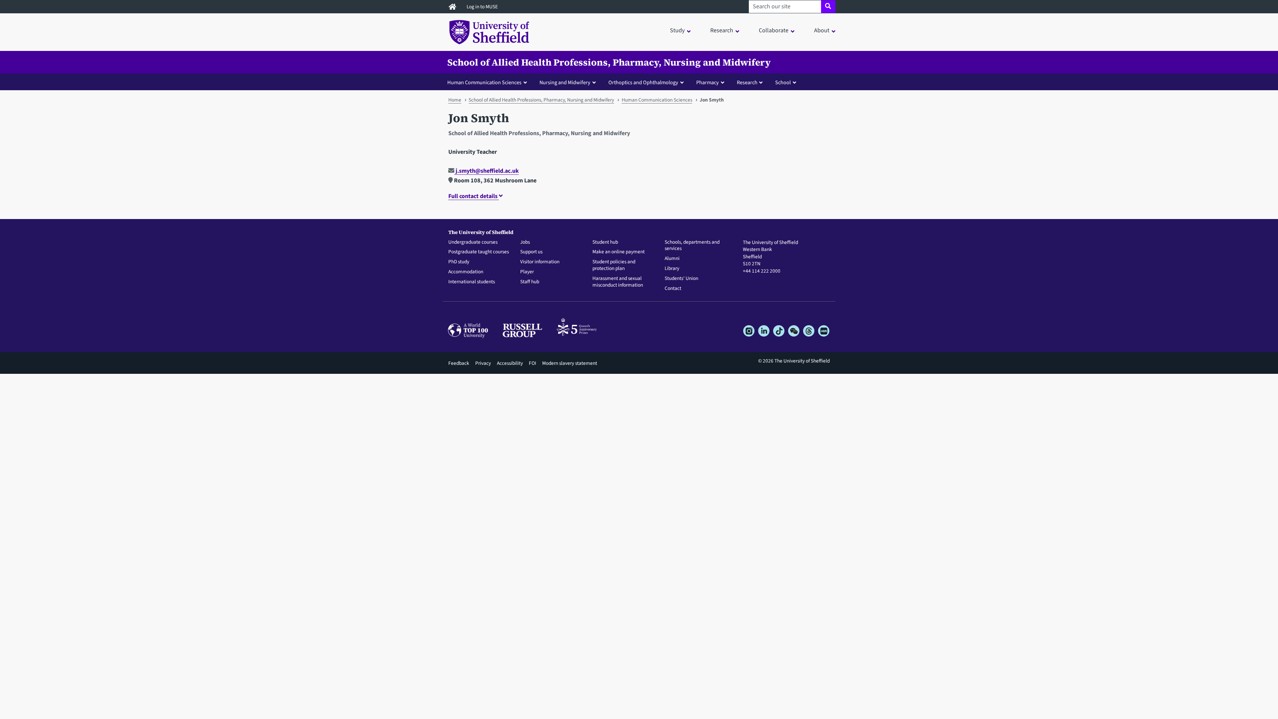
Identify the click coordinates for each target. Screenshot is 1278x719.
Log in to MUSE (483, 6)
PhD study (458, 262)
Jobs (525, 242)
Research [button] (721, 30)
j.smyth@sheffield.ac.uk (486, 171)
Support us (531, 252)
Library (672, 268)
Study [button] (677, 30)
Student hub (605, 242)
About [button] (821, 30)
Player (527, 272)
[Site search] (828, 6)
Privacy (483, 363)
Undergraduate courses (473, 242)
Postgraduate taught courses (478, 252)
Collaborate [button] (773, 30)
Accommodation (465, 272)
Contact (673, 288)
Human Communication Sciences (657, 100)
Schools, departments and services (692, 245)
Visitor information (539, 262)
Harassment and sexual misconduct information (617, 282)
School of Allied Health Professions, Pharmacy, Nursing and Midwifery (609, 62)
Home (454, 100)
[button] (488, 82)
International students (471, 282)
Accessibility (510, 363)
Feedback (458, 363)
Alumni (672, 258)
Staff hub (529, 282)
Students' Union (681, 278)
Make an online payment (618, 252)
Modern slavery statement (569, 363)
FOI (532, 363)
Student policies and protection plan (613, 265)
